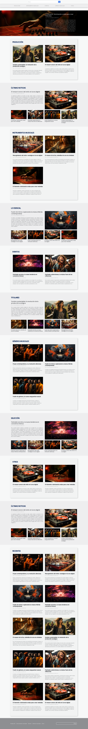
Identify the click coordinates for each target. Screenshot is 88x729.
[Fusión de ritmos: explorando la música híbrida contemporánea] (61, 220)
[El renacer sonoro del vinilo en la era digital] (60, 53)
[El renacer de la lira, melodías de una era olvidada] (60, 144)
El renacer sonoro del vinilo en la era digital (57, 65)
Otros (72, 5)
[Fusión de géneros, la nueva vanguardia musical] (52, 114)
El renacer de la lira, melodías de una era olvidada (59, 155)
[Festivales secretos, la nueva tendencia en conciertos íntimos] (28, 263)
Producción (17, 5)
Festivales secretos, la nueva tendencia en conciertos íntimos (25, 275)
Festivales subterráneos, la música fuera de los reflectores (35, 121)
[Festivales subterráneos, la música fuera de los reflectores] (35, 114)
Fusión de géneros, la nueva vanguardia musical (51, 121)
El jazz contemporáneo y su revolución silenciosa (34, 241)
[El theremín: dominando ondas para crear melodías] (19, 114)
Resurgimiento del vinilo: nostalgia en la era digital (27, 155)
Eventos (47, 5)
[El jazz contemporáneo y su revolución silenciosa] (35, 234)
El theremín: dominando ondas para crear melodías (59, 15)
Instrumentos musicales (32, 5)
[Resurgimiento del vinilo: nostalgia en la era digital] (28, 144)
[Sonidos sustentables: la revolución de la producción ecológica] (28, 53)
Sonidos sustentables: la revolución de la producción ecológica (24, 65)
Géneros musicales (60, 5)
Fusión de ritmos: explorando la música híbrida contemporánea (26, 213)
